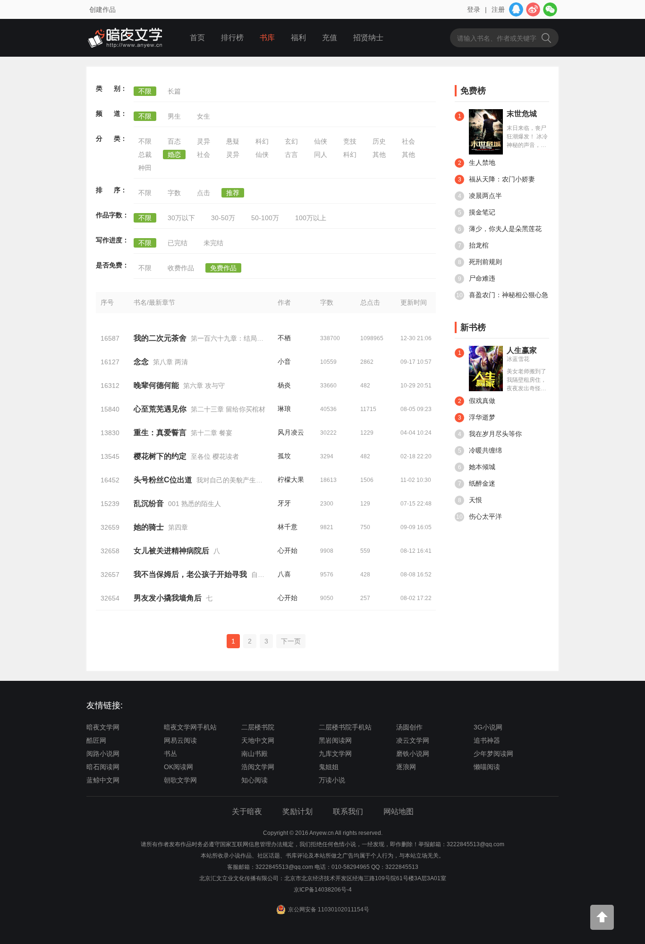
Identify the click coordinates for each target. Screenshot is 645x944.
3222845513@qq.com (284, 867)
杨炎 (284, 385)
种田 (145, 168)
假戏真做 (477, 400)
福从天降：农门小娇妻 (496, 179)
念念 (141, 362)
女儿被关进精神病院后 (171, 551)
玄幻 (291, 141)
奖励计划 (297, 811)
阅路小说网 (102, 753)
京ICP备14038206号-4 (323, 889)
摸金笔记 (477, 212)
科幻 (262, 141)
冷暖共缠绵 (480, 450)
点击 (203, 193)
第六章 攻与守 (204, 385)
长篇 (174, 91)
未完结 (213, 243)
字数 (174, 193)
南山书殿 (254, 753)
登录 (473, 9)
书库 (267, 38)
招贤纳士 (368, 38)
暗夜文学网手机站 (190, 727)
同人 (320, 154)
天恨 (470, 500)
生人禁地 (477, 162)
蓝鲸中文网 (102, 780)
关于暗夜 (247, 811)
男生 (174, 116)
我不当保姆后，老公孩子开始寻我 (190, 574)
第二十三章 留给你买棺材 (228, 409)
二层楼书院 (257, 727)
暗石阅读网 (102, 767)
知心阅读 (254, 780)
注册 (498, 9)
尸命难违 (477, 278)
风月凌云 (291, 432)
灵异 (203, 141)
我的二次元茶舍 (160, 338)
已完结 (177, 243)
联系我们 (348, 811)
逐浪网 (406, 767)
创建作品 (102, 9)
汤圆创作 (409, 727)
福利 (298, 38)
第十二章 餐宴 (211, 433)
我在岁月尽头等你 (490, 434)
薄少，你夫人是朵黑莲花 (500, 228)
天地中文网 (257, 740)
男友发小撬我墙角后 (168, 598)
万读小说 (332, 780)
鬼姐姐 (329, 767)
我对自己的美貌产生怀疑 (232, 480)
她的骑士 (149, 527)
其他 (379, 154)
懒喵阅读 (487, 767)
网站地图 (398, 811)
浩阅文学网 (257, 767)
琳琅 (284, 408)
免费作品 (223, 268)
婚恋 (174, 154)
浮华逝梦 (477, 417)
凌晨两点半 (480, 195)
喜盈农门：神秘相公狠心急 (502, 295)
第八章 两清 (170, 362)
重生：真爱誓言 (160, 433)
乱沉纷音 (149, 503)
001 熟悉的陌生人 (194, 503)
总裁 (145, 154)
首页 (197, 38)
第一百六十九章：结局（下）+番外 (242, 338)
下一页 (291, 641)
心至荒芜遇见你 (160, 409)
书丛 (170, 753)
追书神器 (487, 740)
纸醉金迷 (477, 483)
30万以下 (181, 218)
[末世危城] (486, 131)
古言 (291, 154)
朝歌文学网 (180, 780)
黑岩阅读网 (335, 740)
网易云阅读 (180, 740)
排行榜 (232, 38)
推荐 (232, 193)
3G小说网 (488, 727)
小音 (284, 361)
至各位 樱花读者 (215, 456)
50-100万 (265, 218)
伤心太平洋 (479, 516)
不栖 (284, 338)
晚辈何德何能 (156, 385)
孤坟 (284, 456)
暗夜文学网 (102, 727)
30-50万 (223, 218)
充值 (329, 38)
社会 (408, 141)
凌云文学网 (412, 740)
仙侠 (320, 141)
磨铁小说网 (412, 753)
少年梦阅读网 (493, 753)
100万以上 (310, 218)
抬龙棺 (473, 245)
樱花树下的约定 (160, 456)
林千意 (287, 527)
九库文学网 (335, 753)
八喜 (284, 574)
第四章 (178, 527)
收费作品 (181, 268)
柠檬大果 (291, 479)
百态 (174, 141)
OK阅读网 (178, 767)
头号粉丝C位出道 (163, 480)
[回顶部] (602, 917)
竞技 (349, 141)
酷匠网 (96, 740)
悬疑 (232, 141)
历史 (379, 141)
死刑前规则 (480, 262)
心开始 (287, 550)
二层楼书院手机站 (345, 727)
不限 (145, 91)
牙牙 (284, 503)
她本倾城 (477, 467)
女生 (203, 116)
